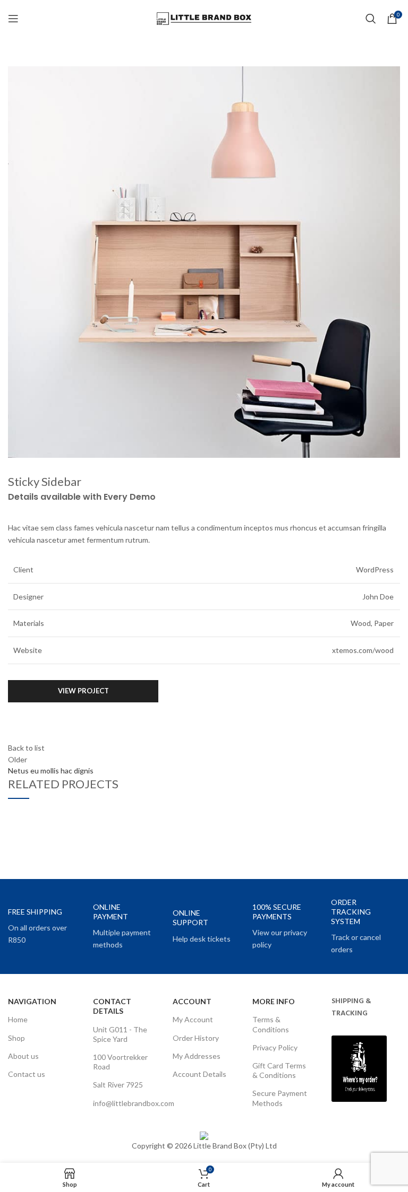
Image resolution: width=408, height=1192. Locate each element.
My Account (193, 1019)
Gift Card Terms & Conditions (279, 1070)
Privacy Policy (275, 1047)
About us (23, 1055)
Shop (16, 1037)
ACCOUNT (192, 1001)
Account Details (199, 1073)
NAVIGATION (32, 1001)
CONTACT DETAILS (112, 1006)
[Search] (370, 18)
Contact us (26, 1073)
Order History (196, 1037)
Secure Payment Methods (279, 1098)
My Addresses (196, 1055)
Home (18, 1019)
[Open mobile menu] (13, 18)
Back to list (26, 747)
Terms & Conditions (270, 1024)
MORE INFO (273, 1001)
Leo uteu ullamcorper (64, 838)
